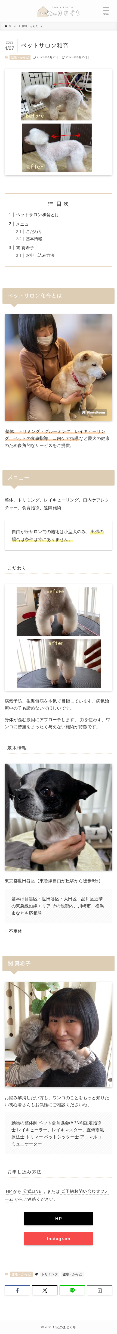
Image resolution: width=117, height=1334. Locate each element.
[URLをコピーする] (99, 1290)
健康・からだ (20, 57)
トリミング (49, 1274)
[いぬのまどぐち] (58, 11)
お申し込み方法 (40, 255)
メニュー (24, 224)
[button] (17, 1290)
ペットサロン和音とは (37, 214)
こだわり (34, 231)
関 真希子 (25, 247)
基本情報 (34, 239)
